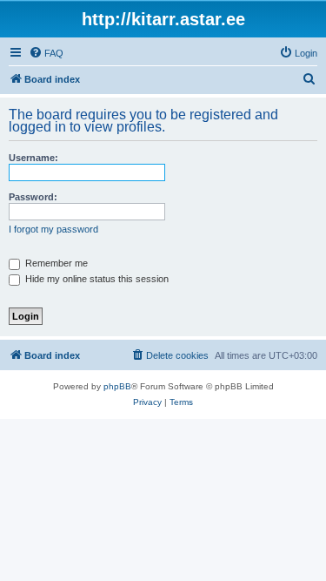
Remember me (55, 263)
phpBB (117, 386)
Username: (33, 157)
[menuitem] (46, 53)
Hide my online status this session (96, 279)
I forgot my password (53, 229)
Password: (33, 197)
